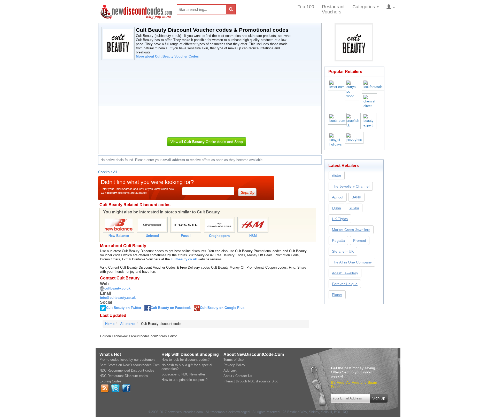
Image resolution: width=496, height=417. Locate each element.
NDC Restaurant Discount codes (123, 376)
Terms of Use (233, 360)
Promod (359, 240)
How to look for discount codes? (185, 360)
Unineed (152, 236)
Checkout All (107, 172)
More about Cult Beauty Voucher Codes (167, 56)
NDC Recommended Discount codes (126, 370)
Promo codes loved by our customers (127, 360)
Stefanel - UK (343, 251)
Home (109, 324)
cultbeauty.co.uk (184, 259)
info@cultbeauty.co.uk (118, 298)
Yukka (354, 208)
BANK (356, 197)
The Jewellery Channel (350, 186)
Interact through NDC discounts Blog (250, 381)
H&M (253, 236)
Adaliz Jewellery (345, 273)
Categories (364, 6)
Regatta (338, 240)
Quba (336, 208)
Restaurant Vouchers (333, 9)
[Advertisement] (207, 97)
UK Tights (340, 219)
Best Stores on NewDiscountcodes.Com (129, 365)
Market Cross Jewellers (351, 230)
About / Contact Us (237, 376)
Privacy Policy (234, 365)
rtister (336, 175)
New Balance (119, 236)
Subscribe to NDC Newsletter (183, 374)
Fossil (186, 236)
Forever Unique (345, 284)
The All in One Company (352, 262)
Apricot (337, 197)
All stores (127, 324)
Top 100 (306, 6)
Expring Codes (110, 381)
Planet (337, 295)
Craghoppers (219, 236)
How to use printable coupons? (184, 380)
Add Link (230, 370)
